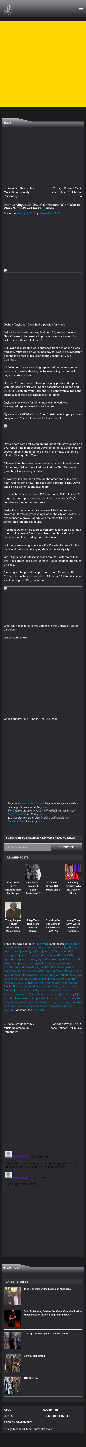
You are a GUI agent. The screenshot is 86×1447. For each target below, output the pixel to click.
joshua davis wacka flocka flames (25, 994)
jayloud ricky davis (26, 967)
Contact (10, 1416)
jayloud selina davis (51, 967)
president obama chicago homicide (58, 998)
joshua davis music (26, 990)
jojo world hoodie (64, 974)
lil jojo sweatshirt (24, 998)
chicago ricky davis (54, 947)
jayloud (36, 951)
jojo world (46, 974)
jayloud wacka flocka (31, 970)
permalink (39, 1009)
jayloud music (47, 963)
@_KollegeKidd (17, 814)
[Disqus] (43, 1092)
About (8, 1409)
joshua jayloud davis (60, 994)
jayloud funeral (47, 959)
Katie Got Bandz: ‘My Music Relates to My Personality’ (19, 192)
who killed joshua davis (32, 1006)
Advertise (50, 1409)
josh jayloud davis (53, 978)
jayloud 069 (49, 951)
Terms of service (56, 1416)
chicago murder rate (28, 947)
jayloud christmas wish (58, 955)
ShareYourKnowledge (31, 803)
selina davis (26, 1002)
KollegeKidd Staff (49, 213)
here (45, 807)
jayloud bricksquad (31, 955)
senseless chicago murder (51, 1002)
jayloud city (11, 959)
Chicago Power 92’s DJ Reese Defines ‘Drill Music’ (65, 192)
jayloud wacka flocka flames (63, 970)
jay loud (25, 951)
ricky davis (10, 1002)
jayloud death (27, 959)
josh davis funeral (29, 978)
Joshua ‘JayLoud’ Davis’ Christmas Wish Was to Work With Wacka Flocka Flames (40, 982)
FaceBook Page (16, 821)
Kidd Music (42, 943)
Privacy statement (18, 1422)
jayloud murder (27, 963)
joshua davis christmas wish (41, 986)
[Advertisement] (43, 64)
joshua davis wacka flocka (56, 990)
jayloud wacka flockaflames (21, 974)
